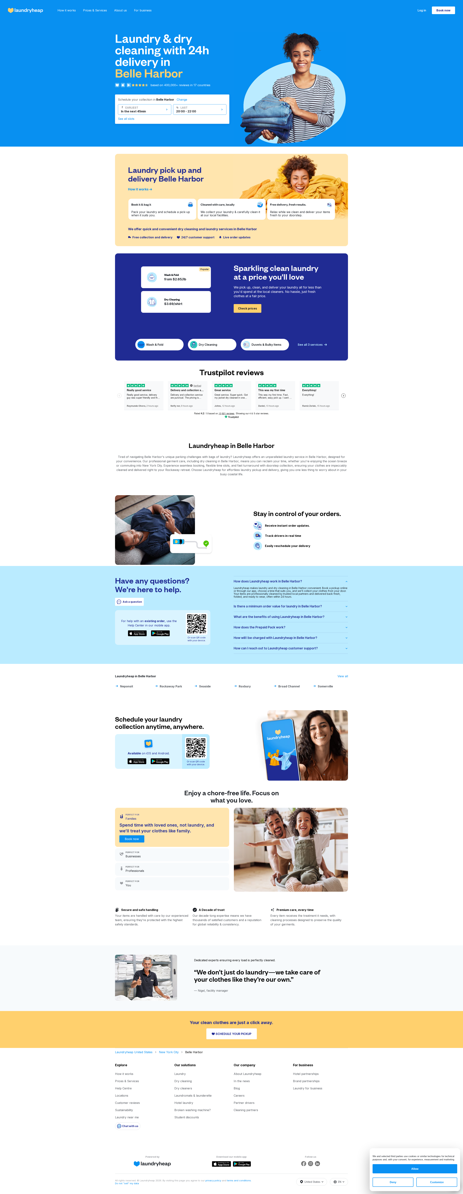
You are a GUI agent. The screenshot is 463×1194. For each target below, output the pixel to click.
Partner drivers (244, 1103)
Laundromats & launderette (193, 1095)
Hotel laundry (183, 1103)
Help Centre (123, 1088)
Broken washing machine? (192, 1110)
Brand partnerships (306, 1081)
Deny (393, 1182)
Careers (239, 1095)
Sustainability (124, 1110)
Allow (415, 1168)
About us (120, 10)
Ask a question (132, 601)
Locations (121, 1095)
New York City (169, 1052)
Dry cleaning (183, 1081)
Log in (422, 10)
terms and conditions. (239, 1180)
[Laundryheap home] (25, 10)
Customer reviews (127, 1103)
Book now (443, 10)
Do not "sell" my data (127, 1183)
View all (342, 676)
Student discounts (186, 1117)
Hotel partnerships (306, 1074)
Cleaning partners (246, 1110)
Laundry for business (307, 1088)
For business (143, 10)
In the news (242, 1081)
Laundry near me (127, 1117)
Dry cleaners (183, 1088)
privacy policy (213, 1180)
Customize (437, 1182)
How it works (67, 10)
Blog (237, 1088)
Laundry (180, 1074)
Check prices (247, 308)
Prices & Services (95, 10)
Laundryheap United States (133, 1052)
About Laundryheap (247, 1074)
